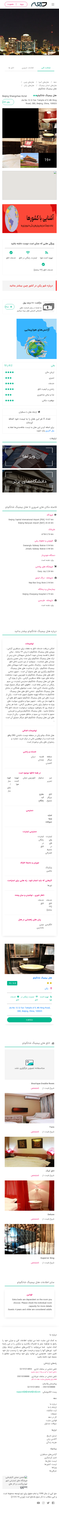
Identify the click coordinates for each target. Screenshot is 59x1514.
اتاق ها (11, 67)
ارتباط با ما (52, 1407)
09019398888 (23, 1376)
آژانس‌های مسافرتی (48, 1454)
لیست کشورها (51, 1464)
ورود (21, 4)
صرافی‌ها (53, 1471)
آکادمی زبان (52, 1439)
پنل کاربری (49, 430)
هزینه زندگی (51, 1442)
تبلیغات (54, 1414)
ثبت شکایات (51, 1410)
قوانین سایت (51, 1420)
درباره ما (53, 1404)
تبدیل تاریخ (52, 1435)
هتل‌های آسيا (44, 82)
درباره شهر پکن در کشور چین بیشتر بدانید (31, 286)
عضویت (10, 4)
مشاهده (29, 1019)
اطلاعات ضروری (28, 67)
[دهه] (53, 4)
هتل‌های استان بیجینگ (48, 85)
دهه (55, 82)
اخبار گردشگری (50, 1457)
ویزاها (54, 1467)
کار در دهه (52, 1417)
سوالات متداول (50, 1423)
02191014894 (26, 1369)
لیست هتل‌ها (51, 1461)
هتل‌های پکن (29, 85)
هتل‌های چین (29, 82)
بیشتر (7, 306)
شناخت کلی (46, 67)
